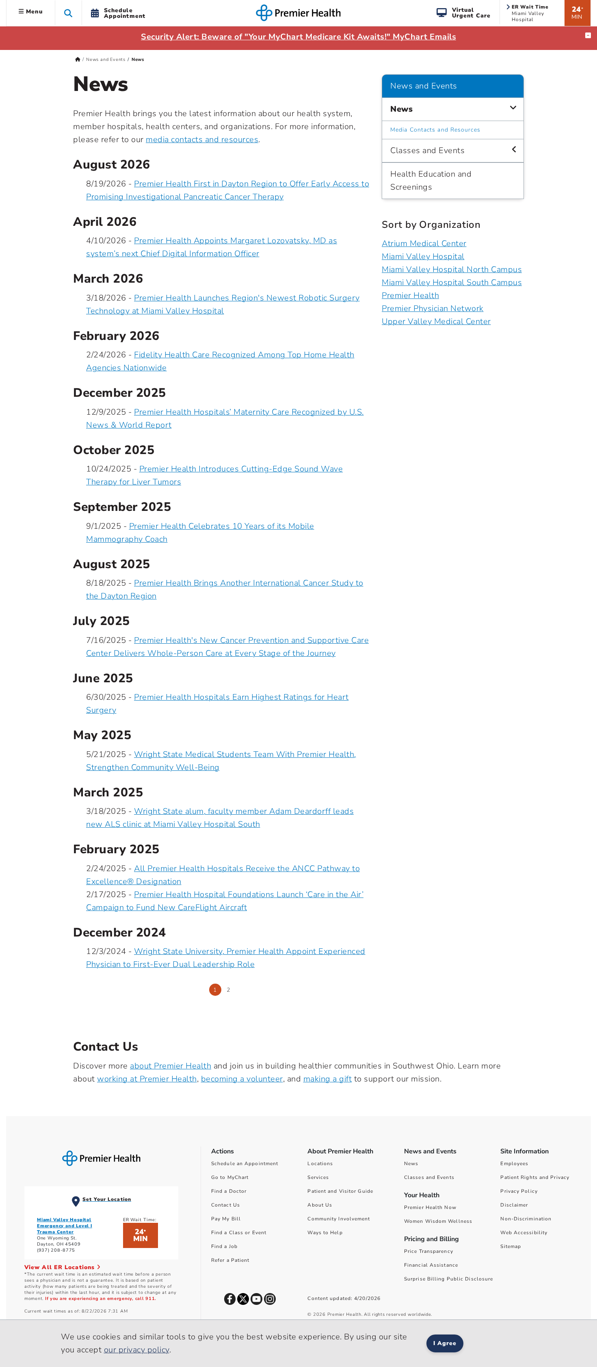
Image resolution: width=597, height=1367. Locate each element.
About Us (319, 1205)
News (401, 109)
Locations (320, 1163)
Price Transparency (428, 1251)
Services (318, 1177)
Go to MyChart (230, 1177)
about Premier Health (170, 1065)
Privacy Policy (518, 1191)
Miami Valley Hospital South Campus (452, 282)
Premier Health (410, 295)
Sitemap (510, 1246)
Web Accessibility (523, 1232)
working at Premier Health (147, 1078)
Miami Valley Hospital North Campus (452, 269)
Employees (514, 1163)
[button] (68, 12)
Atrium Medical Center (424, 243)
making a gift (327, 1078)
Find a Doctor (229, 1191)
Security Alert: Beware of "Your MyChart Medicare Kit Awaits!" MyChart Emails (298, 36)
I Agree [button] (444, 1343)
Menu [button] (33, 11)
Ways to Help (324, 1232)
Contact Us (225, 1205)
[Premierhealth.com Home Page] (77, 59)
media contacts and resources (202, 139)
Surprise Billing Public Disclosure (448, 1279)
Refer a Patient (230, 1260)
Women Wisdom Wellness (438, 1221)
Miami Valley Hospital (423, 256)
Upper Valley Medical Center (436, 321)
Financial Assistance (431, 1265)
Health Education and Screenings (431, 181)
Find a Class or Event (238, 1232)
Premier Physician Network (433, 308)
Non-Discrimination (526, 1219)
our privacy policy (136, 1349)
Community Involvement (338, 1219)
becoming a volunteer (242, 1078)
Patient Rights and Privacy (534, 1177)
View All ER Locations (60, 1267)
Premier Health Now (430, 1207)
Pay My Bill (226, 1219)
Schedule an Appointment (244, 1163)
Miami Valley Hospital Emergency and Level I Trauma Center (64, 1226)
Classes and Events (427, 150)
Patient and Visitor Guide (340, 1191)
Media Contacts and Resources (435, 130)
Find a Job (224, 1246)
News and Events (105, 59)
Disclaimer (514, 1205)
